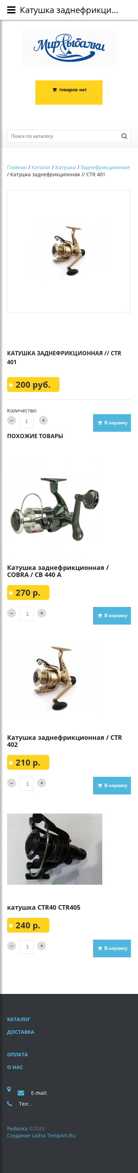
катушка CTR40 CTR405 (43, 907)
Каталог (41, 167)
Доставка (20, 1031)
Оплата (17, 1054)
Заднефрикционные (105, 167)
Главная (17, 167)
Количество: (22, 410)
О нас (15, 1067)
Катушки (65, 167)
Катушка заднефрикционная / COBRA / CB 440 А (58, 571)
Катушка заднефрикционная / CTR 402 (64, 741)
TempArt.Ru (61, 1135)
